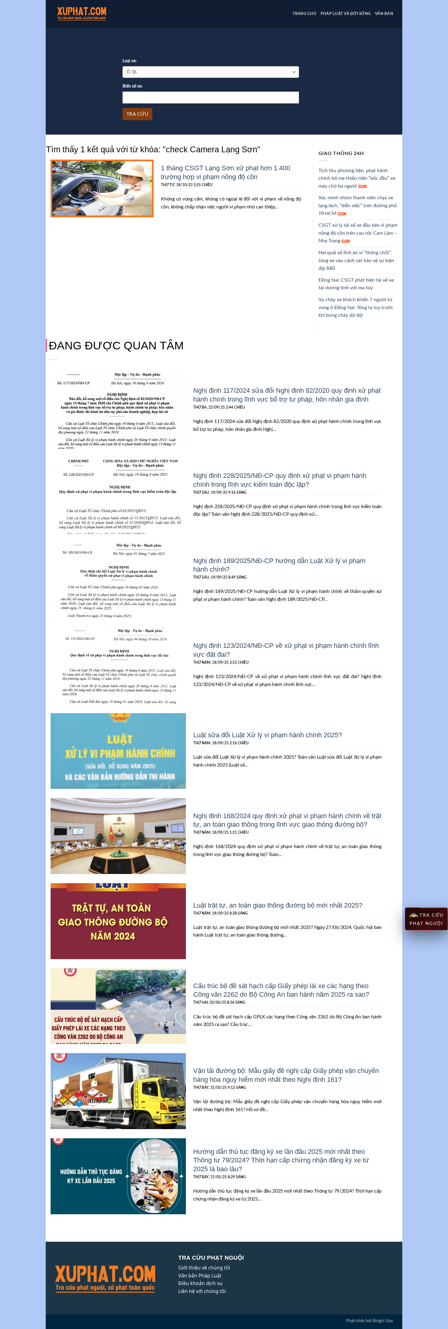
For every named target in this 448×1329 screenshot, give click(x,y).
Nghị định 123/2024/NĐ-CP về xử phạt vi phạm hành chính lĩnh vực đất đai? (286, 649)
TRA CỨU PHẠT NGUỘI (427, 919)
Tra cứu (137, 114)
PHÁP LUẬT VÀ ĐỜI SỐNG (346, 14)
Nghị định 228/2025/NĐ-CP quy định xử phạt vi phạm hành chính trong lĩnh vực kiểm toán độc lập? (279, 479)
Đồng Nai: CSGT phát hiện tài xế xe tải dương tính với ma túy (356, 284)
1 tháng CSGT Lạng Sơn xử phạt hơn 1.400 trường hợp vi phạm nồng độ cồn (225, 172)
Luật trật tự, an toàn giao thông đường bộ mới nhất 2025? (277, 905)
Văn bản (384, 14)
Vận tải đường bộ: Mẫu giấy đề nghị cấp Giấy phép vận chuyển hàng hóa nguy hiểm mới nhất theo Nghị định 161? (286, 1074)
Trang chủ (304, 14)
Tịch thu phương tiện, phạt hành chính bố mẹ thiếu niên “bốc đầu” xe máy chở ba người (356, 178)
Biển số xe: (133, 86)
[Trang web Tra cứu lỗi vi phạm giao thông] (91, 13)
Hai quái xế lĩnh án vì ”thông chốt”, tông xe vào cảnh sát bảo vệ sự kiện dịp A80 (356, 260)
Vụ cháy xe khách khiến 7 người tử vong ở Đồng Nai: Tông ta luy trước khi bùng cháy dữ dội (355, 307)
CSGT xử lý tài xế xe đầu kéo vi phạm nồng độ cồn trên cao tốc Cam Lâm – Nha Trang (357, 233)
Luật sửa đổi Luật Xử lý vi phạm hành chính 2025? (267, 734)
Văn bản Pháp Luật (200, 1275)
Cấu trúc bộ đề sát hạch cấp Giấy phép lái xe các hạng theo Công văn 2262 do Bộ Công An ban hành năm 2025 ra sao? (281, 990)
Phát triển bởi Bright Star (369, 1321)
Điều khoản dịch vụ (200, 1283)
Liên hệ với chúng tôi (202, 1291)
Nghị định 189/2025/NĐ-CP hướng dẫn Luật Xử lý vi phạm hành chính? (279, 564)
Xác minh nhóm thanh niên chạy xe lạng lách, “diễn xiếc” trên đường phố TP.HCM (357, 205)
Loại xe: (130, 61)
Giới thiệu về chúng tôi (204, 1267)
